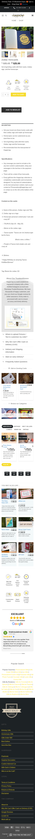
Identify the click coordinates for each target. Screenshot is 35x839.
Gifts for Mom (24, 694)
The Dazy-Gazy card (5, 501)
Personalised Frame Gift (10, 674)
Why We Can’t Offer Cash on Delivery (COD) (16, 808)
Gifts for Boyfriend (12, 694)
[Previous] (4, 38)
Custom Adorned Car (8, 764)
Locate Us (4, 816)
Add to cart (18, 94)
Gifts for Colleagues (21, 687)
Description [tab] (6, 125)
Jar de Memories (23, 446)
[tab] (7, 426)
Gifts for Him (23, 689)
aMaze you (21, 501)
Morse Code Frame (24, 529)
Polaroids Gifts (25, 674)
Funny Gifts (17, 679)
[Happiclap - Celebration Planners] (18, 16)
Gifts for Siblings (8, 687)
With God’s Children (8, 767)
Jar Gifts (25, 672)
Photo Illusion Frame (7, 446)
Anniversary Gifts (7, 734)
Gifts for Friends (20, 682)
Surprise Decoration (8, 760)
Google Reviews (7, 812)
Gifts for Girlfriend (26, 692)
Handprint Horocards (5, 555)
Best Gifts (18, 672)
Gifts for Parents (26, 684)
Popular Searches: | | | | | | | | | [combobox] (17, 674)
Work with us (5, 819)
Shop (21, 20)
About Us (4, 804)
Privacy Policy (6, 786)
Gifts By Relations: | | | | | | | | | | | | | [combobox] (18, 688)
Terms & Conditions (8, 782)
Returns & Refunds (8, 790)
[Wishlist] (18, 10)
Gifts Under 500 (6, 738)
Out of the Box (6, 745)
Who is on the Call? (8, 771)
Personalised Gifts (22, 670)
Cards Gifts (28, 677)
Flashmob (4, 756)
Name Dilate (5, 529)
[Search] (6, 15)
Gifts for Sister (13, 692)
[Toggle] (3, 334)
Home (14, 20)
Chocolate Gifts (17, 677)
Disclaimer (5, 793)
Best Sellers (5, 741)
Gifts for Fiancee (14, 684)
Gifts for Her (13, 689)
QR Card (21, 554)
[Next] (30, 38)
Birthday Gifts (6, 730)
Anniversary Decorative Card (23, 387)
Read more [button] (7, 648)
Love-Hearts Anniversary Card (7, 387)
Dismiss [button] (25, 4)
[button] (29, 8)
